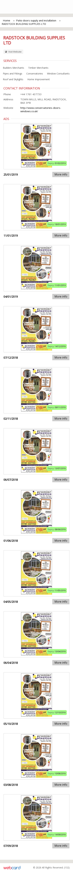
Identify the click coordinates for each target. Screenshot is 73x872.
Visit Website (15, 51)
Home (6, 20)
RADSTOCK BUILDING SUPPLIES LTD (24, 23)
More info (60, 174)
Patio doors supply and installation (36, 20)
